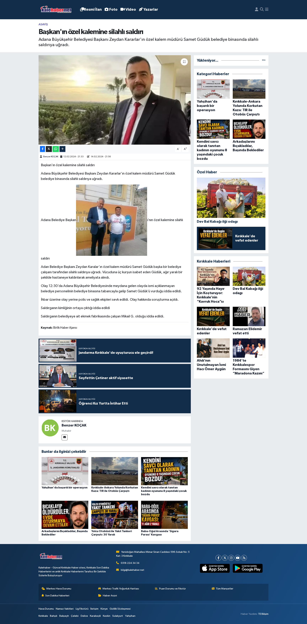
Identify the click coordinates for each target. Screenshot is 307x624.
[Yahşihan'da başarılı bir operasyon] (65, 471)
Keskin (106, 616)
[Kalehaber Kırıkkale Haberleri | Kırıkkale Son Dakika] (57, 10)
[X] (225, 558)
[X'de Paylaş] (49, 149)
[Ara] (262, 9)
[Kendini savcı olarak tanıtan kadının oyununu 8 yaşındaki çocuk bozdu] (164, 471)
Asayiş (43, 24)
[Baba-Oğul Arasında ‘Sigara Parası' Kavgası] (164, 514)
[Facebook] (218, 558)
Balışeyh (64, 616)
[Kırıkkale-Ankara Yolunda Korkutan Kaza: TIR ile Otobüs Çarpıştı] (114, 471)
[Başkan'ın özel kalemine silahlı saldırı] (115, 100)
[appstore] (214, 568)
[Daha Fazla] (62, 149)
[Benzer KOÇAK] (50, 427)
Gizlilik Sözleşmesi (120, 608)
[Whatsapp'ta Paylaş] (56, 149)
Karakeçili (95, 616)
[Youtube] (238, 558)
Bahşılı (53, 616)
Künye (104, 608)
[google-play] (247, 568)
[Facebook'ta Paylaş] (42, 149)
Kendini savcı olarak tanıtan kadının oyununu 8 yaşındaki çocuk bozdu (164, 491)
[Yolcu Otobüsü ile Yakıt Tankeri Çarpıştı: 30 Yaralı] (114, 514)
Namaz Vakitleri (65, 608)
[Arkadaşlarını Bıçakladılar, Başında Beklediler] (65, 514)
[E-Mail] (65, 437)
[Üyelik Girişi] (256, 9)
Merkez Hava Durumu (58, 588)
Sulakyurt (117, 616)
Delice (84, 616)
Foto (113, 9)
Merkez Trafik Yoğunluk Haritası (121, 588)
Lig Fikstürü (82, 608)
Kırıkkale (43, 616)
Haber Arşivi (110, 595)
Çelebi (75, 616)
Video (130, 9)
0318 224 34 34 (130, 563)
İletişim (94, 608)
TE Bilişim (263, 614)
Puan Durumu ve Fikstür (172, 588)
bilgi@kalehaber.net (132, 570)
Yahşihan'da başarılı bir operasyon (64, 487)
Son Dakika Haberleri (57, 595)
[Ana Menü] (266, 9)
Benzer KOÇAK (50, 157)
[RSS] (244, 558)
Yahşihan (130, 616)
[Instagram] (231, 558)
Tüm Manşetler (224, 588)
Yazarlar (150, 9)
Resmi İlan (93, 9)
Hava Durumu (46, 608)
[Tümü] (263, 60)
